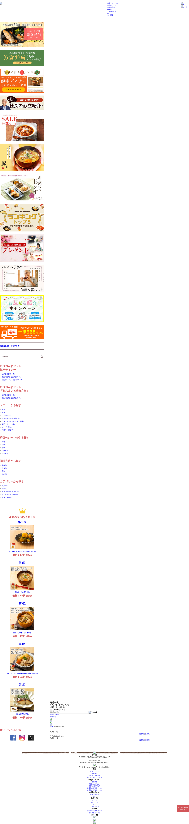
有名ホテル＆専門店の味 (11, 418)
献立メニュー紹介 (94, 775)
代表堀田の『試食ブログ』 (10, 346)
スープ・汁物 (7, 427)
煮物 (3, 471)
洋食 (3, 445)
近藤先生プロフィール (94, 788)
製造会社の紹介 (94, 784)
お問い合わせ (94, 794)
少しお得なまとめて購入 (11, 494)
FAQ (108, 13)
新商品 (4, 488)
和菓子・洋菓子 (7, 430)
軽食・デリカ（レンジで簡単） (13, 421)
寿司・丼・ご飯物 (8, 424)
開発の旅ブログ (94, 786)
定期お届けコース (8, 374)
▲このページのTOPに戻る (183, 808)
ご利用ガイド (111, 11)
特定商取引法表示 (94, 813)
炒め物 (4, 474)
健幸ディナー (54, 714)
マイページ (94, 802)
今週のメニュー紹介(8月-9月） (13, 380)
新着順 (147, 734)
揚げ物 (4, 465)
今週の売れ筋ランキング (11, 491)
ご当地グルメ (7, 415)
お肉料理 (5, 450)
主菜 (3, 409)
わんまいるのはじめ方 (94, 777)
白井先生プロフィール (94, 790)
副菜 (3, 412)
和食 (3, 442)
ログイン (186, 4)
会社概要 (110, 15)
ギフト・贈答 (7, 497)
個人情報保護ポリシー (94, 810)
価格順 (141, 734)
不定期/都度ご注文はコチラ (12, 377)
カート (185, 7)
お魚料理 (5, 453)
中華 (3, 448)
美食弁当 (53, 717)
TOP (51, 727)
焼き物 (4, 468)
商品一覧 (5, 486)
